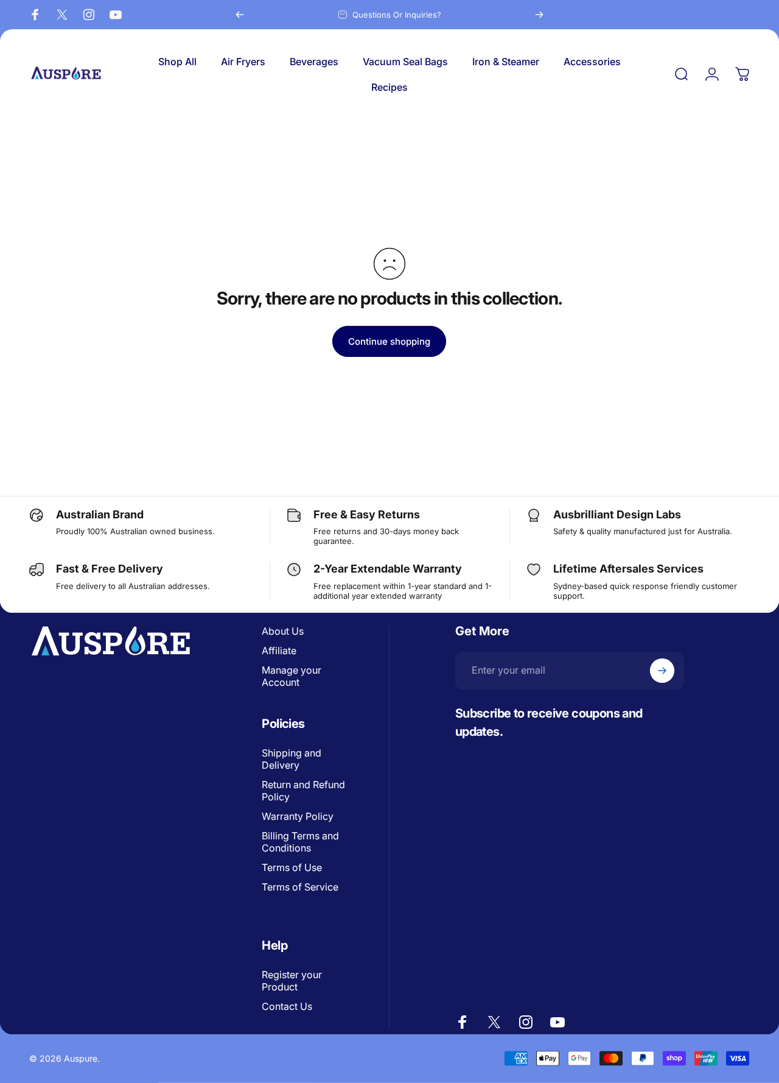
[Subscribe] (662, 670)
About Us (283, 631)
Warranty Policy (298, 816)
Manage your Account (291, 676)
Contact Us (287, 1006)
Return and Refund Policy (303, 790)
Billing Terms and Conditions (300, 842)
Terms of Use (292, 867)
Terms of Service (300, 887)
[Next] (539, 14)
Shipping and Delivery (291, 759)
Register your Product (292, 980)
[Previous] (239, 14)
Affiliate (279, 650)
